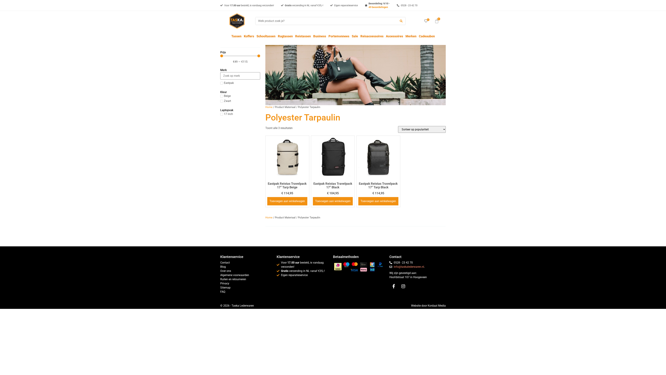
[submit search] (401, 21)
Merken (410, 36)
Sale (355, 36)
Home (268, 107)
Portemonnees (338, 36)
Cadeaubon (427, 36)
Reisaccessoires (371, 36)
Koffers (249, 36)
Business (319, 36)
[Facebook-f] (393, 286)
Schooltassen (266, 36)
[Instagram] (403, 286)
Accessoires (394, 36)
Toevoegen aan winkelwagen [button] (287, 201)
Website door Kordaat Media (428, 305)
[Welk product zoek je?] (325, 21)
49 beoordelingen (378, 7)
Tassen (236, 36)
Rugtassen (285, 36)
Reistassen (303, 36)
